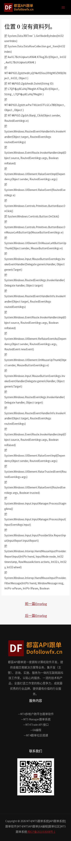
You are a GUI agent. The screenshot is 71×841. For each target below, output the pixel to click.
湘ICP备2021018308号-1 (41, 832)
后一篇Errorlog (36, 615)
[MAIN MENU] (63, 7)
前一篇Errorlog (36, 604)
